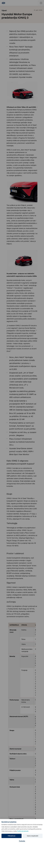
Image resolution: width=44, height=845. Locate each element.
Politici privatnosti (22, 831)
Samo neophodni (32, 836)
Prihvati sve (11, 836)
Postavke (22, 841)
